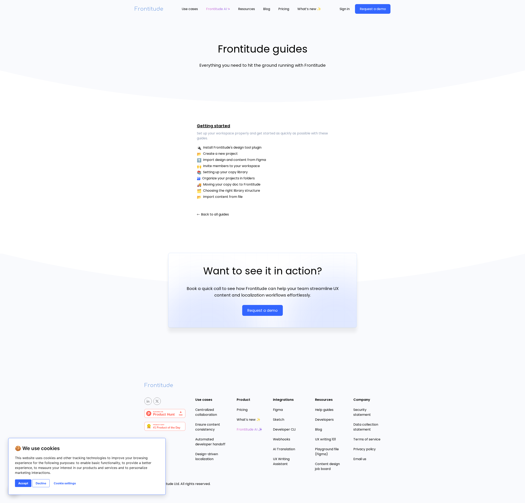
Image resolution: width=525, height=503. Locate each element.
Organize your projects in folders (228, 178)
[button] (190, 9)
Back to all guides (215, 214)
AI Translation (284, 449)
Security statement (362, 412)
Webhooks (281, 439)
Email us (359, 459)
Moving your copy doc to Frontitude (231, 184)
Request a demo (373, 9)
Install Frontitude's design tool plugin (232, 147)
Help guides (324, 409)
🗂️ (199, 191)
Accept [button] (23, 483)
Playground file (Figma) (327, 451)
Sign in (345, 9)
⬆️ (199, 160)
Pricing (283, 9)
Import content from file (223, 196)
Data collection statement (365, 427)
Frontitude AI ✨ (249, 429)
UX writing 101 (325, 439)
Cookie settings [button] (65, 483)
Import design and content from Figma (234, 159)
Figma (278, 409)
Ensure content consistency (207, 427)
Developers (324, 419)
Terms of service (366, 439)
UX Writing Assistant (281, 461)
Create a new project (220, 153)
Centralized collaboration (206, 412)
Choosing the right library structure (231, 190)
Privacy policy (364, 449)
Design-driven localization (206, 456)
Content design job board (327, 466)
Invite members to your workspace (231, 166)
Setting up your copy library (225, 172)
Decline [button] (41, 483)
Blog (266, 9)
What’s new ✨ (309, 9)
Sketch (278, 419)
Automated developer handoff (210, 442)
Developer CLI (284, 429)
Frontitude (149, 9)
